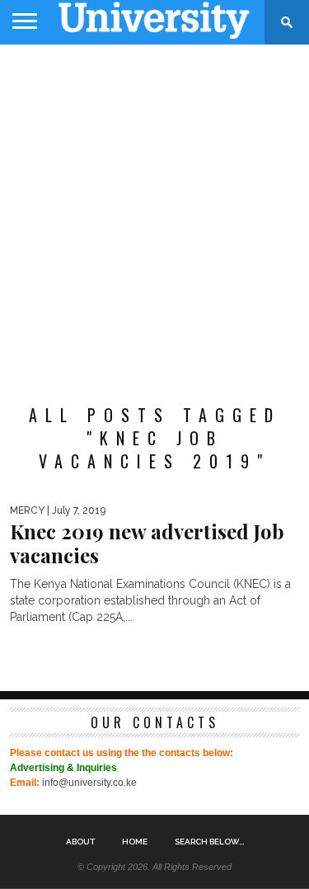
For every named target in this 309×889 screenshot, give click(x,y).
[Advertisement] (154, 215)
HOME (134, 842)
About (80, 842)
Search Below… (209, 842)
